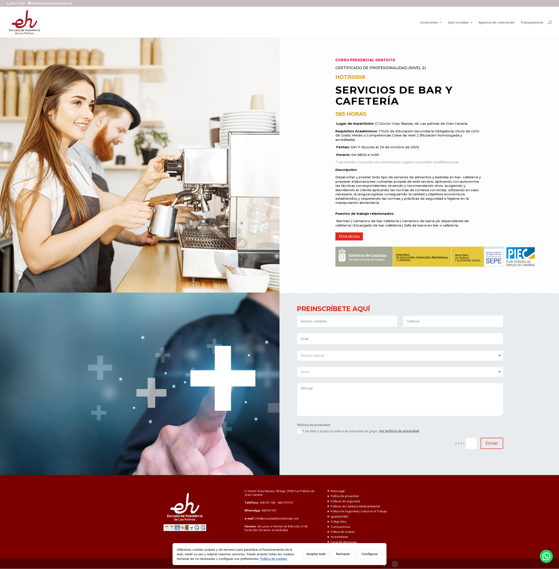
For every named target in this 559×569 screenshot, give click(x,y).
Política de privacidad (345, 496)
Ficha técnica (349, 236)
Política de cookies (343, 532)
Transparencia (531, 22)
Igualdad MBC (340, 516)
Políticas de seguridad (345, 501)
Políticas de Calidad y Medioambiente (355, 506)
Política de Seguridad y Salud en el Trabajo (359, 511)
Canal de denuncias (344, 542)
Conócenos (429, 22)
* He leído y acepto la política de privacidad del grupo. (360, 431)
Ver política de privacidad (399, 431)
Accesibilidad (339, 537)
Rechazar (343, 554)
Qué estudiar (458, 22)
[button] (546, 556)
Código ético (339, 521)
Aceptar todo (316, 554)
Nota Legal (338, 491)
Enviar (491, 443)
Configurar (370, 554)
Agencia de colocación (497, 22)
